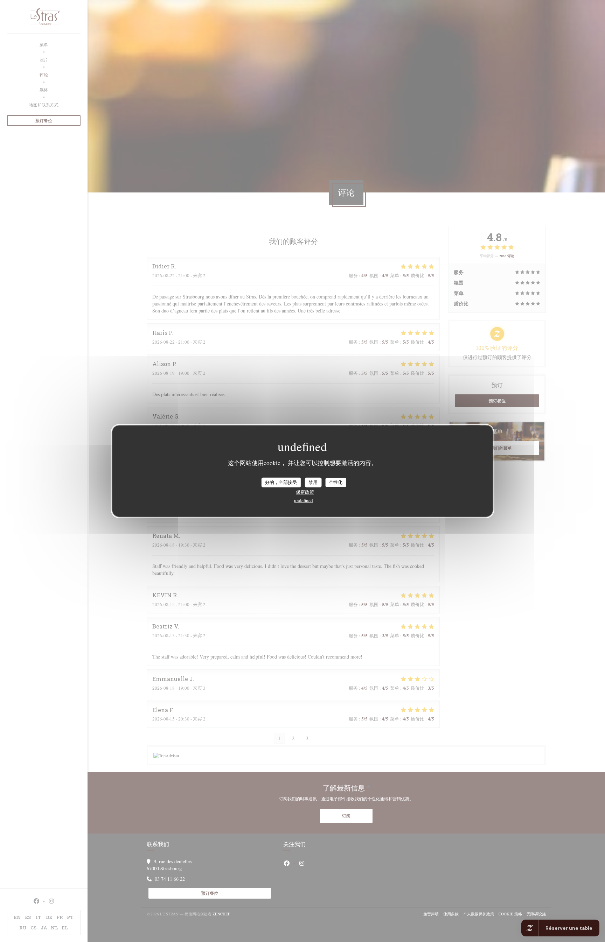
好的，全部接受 (281, 482)
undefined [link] (303, 500)
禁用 (313, 482)
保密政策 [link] (305, 491)
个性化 (335, 482)
